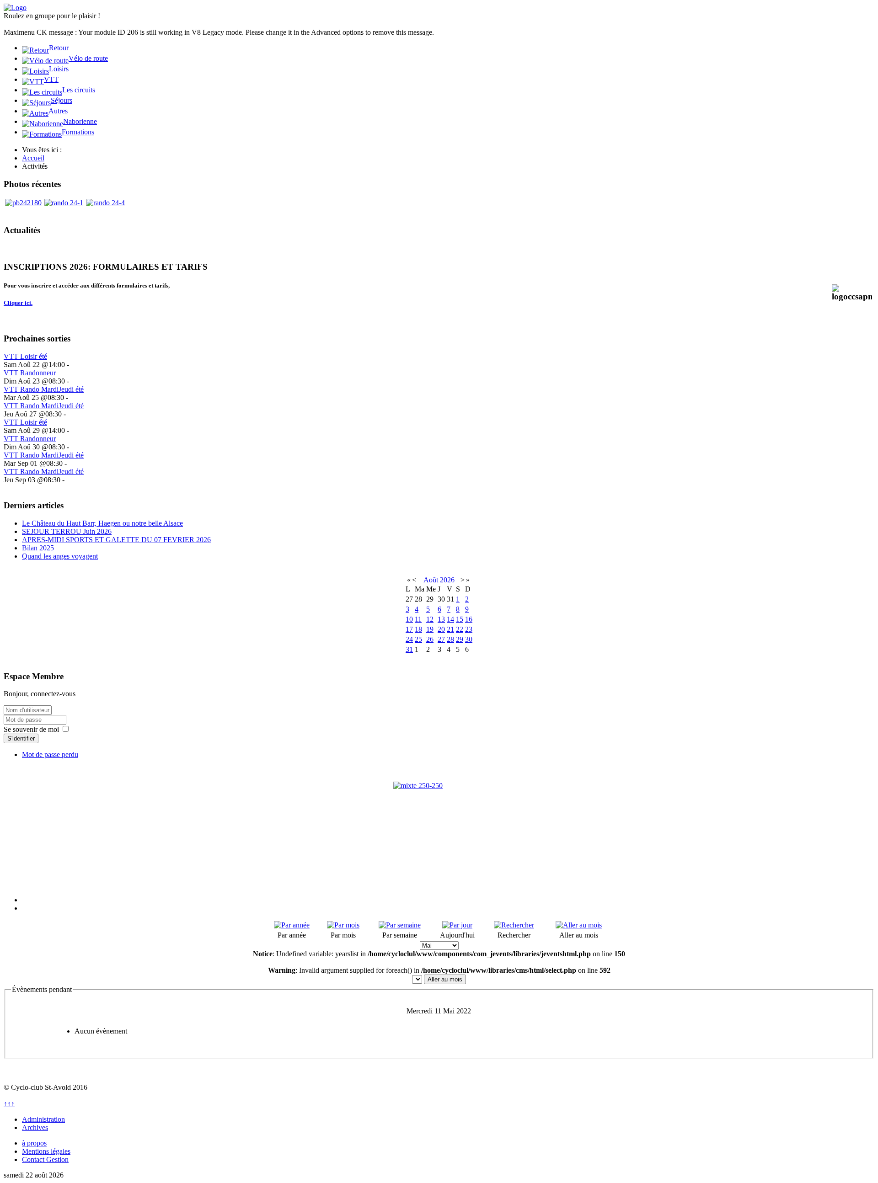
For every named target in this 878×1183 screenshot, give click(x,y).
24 (409, 639)
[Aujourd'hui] (457, 925)
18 (418, 629)
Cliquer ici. (18, 302)
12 (430, 619)
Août (430, 580)
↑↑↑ (9, 1104)
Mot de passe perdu (50, 754)
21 (450, 629)
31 (409, 649)
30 (468, 639)
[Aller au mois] (579, 925)
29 (459, 639)
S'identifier (21, 738)
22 (459, 629)
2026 (447, 580)
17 (409, 629)
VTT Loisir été (25, 356)
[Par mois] (343, 925)
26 (430, 639)
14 (450, 619)
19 (430, 629)
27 (441, 639)
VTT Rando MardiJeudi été (44, 389)
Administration (43, 1119)
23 (468, 629)
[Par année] (292, 925)
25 (418, 639)
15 (459, 619)
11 (418, 619)
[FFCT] (439, 827)
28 (450, 639)
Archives (35, 1127)
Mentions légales (46, 1151)
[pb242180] (23, 203)
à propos (34, 1143)
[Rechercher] (514, 925)
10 (409, 619)
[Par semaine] (400, 925)
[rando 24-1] (63, 203)
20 (441, 629)
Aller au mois (445, 979)
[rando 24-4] (105, 203)
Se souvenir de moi (31, 729)
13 (441, 619)
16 (468, 619)
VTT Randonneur (30, 373)
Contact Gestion (45, 1159)
